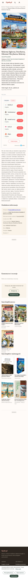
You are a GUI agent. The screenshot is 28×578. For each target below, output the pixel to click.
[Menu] (3, 2)
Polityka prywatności (21, 564)
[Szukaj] (15, 2)
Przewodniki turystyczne (14, 209)
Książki (7, 6)
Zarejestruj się (14, 294)
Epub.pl (9, 2)
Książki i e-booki (5, 564)
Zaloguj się (14, 290)
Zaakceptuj (14, 576)
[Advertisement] (14, 255)
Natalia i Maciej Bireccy (7, 402)
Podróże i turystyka (14, 6)
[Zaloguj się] (19, 2)
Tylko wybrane (20, 572)
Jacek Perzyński (6, 56)
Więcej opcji (18, 569)
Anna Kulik (4, 326)
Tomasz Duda (17, 378)
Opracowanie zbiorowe (6, 378)
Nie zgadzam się (8, 572)
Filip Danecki (17, 402)
